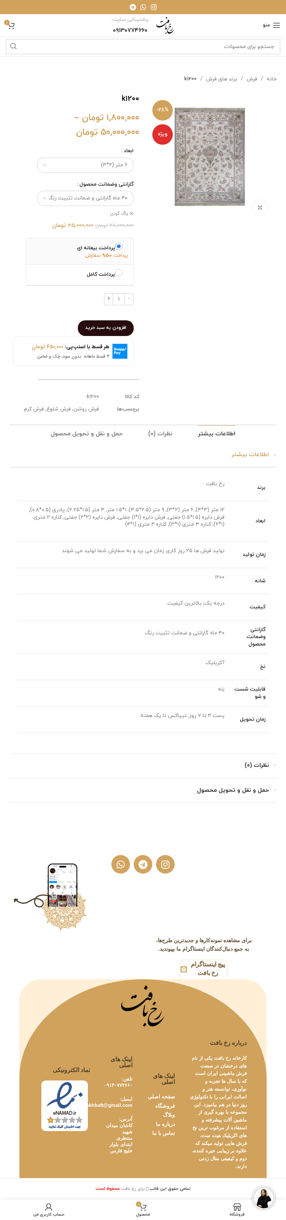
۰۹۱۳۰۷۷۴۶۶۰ (118, 1085)
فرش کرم (34, 409)
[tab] (216, 434)
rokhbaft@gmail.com (108, 1105)
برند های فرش (220, 79)
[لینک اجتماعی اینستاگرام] (154, 7)
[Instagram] (165, 864)
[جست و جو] (13, 46)
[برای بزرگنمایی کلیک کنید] (259, 207)
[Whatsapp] (120, 864)
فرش (251, 79)
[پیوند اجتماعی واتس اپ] (143, 7)
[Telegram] (143, 864)
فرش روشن (86, 409)
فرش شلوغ (59, 409)
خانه (271, 79)
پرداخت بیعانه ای (96, 247)
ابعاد (129, 150)
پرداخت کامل (101, 274)
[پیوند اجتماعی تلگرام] (132, 7)
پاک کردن (119, 214)
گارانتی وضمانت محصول (106, 184)
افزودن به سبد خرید (105, 327)
